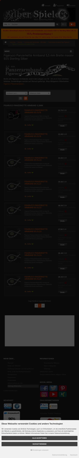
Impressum (73, 455)
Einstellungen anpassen (40, 450)
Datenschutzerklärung (59, 455)
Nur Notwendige (39, 444)
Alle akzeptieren (39, 438)
